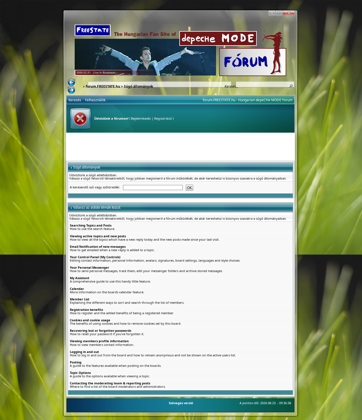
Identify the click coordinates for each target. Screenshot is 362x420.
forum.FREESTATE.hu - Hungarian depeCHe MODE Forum (247, 100)
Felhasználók (95, 100)
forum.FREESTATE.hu (103, 86)
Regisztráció (163, 118)
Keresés (74, 100)
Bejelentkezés (141, 118)
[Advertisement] (180, 147)
